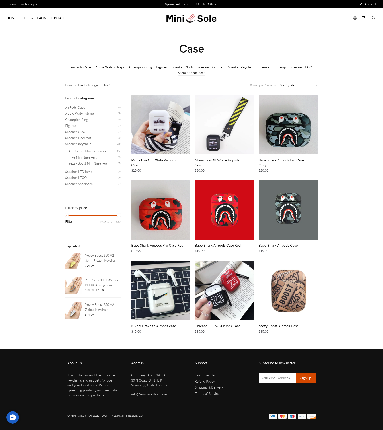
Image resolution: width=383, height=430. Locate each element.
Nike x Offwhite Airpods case (153, 325)
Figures (161, 67)
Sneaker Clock (182, 67)
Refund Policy (205, 381)
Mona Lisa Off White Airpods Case (153, 162)
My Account (367, 4)
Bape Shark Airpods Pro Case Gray (281, 162)
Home (69, 85)
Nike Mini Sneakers (82, 157)
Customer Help (206, 375)
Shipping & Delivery (209, 387)
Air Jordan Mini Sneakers (87, 151)
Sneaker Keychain (241, 67)
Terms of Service (207, 393)
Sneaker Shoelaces (191, 72)
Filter (69, 221)
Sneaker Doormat (210, 67)
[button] (12, 417)
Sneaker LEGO (301, 67)
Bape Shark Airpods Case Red (218, 245)
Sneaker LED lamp (272, 67)
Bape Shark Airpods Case (278, 245)
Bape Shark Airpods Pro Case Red (157, 245)
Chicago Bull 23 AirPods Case (217, 325)
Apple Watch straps (110, 67)
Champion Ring (140, 67)
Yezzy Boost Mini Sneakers (88, 163)
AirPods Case (81, 67)
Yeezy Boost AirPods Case (279, 325)
